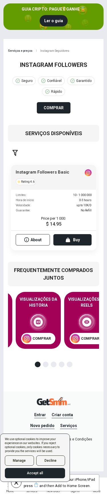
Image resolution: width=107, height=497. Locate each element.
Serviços (68, 425)
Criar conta (62, 415)
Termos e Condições (75, 439)
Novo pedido (42, 425)
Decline (50, 461)
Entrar (40, 415)
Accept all (35, 473)
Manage (19, 461)
